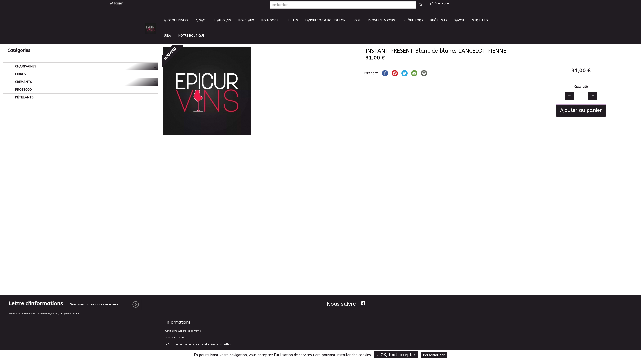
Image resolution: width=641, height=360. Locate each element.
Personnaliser (434, 355)
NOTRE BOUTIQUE (191, 36)
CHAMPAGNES (25, 66)
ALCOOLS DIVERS (176, 20)
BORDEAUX (246, 20)
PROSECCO (23, 90)
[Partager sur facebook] (385, 73)
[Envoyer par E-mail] (415, 73)
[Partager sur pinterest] (395, 73)
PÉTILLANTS (24, 97)
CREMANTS (23, 82)
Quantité (581, 86)
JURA (167, 36)
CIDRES (20, 74)
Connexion (441, 3)
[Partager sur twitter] (405, 73)
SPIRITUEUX (480, 20)
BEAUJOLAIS (222, 20)
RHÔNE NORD (413, 20)
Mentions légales (175, 337)
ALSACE (201, 20)
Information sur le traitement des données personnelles (198, 344)
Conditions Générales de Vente (183, 331)
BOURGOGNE (270, 20)
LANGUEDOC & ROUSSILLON (325, 20)
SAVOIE (459, 20)
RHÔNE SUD (438, 20)
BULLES (293, 20)
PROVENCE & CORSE (382, 20)
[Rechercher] (420, 5)
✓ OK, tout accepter (395, 354)
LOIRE (357, 20)
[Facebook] (363, 303)
